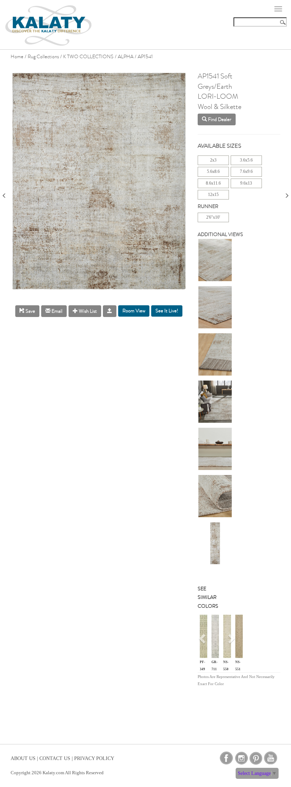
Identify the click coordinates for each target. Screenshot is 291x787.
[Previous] (4, 193)
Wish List (87, 311)
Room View (133, 310)
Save (29, 311)
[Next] (286, 193)
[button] (203, 641)
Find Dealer (219, 119)
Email (56, 311)
